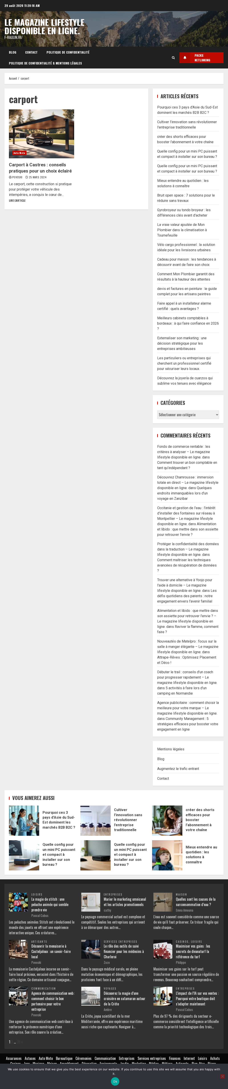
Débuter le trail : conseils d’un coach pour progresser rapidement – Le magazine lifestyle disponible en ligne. (187, 677)
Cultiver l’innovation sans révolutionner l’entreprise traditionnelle (95, 821)
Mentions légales (170, 749)
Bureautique (64, 1058)
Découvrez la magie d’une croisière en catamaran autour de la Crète (124, 999)
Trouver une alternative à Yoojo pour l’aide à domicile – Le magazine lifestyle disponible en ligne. (184, 585)
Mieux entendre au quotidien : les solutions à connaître (167, 855)
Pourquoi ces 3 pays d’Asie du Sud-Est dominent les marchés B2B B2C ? (24, 821)
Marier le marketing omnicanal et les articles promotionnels (125, 901)
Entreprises (113, 894)
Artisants (39, 941)
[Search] (173, 57)
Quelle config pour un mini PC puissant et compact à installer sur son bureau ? (24, 855)
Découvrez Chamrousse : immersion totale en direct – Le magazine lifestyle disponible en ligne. (187, 482)
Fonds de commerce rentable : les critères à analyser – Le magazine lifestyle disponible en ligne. (183, 451)
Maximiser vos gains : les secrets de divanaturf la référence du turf (193, 951)
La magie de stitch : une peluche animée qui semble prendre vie (49, 904)
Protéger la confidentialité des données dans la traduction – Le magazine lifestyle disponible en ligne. (188, 549)
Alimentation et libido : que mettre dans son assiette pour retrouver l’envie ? (187, 529)
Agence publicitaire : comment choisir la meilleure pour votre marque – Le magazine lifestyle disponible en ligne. (188, 708)
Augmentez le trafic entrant (178, 769)
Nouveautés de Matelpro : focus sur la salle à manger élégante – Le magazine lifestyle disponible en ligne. (187, 646)
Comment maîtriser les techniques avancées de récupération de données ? (187, 565)
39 (18, 1042)
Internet (189, 1058)
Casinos (182, 941)
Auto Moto (19, 153)
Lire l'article (17, 200)
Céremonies (83, 1058)
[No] (222, 1076)
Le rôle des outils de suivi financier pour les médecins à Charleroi (124, 951)
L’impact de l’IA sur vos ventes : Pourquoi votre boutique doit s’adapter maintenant (197, 999)
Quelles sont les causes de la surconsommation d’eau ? (196, 901)
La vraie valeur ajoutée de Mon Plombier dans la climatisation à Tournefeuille (182, 230)
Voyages (110, 988)
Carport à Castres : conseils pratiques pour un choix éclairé (41, 133)
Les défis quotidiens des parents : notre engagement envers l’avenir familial (187, 596)
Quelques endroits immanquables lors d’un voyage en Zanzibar (184, 493)
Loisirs (37, 894)
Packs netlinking (202, 57)
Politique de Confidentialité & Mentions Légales (45, 63)
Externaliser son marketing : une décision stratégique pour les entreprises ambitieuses (182, 343)
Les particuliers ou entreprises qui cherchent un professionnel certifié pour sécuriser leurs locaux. (184, 363)
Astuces (30, 1058)
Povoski (17, 177)
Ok (115, 1081)
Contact (31, 52)
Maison (181, 894)
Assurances (14, 1058)
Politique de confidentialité (68, 52)
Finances (175, 1058)
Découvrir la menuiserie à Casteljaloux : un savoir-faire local (51, 951)
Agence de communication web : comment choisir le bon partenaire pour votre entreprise (52, 1001)
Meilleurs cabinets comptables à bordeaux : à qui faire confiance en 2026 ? (188, 323)
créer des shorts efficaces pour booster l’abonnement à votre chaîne (167, 821)
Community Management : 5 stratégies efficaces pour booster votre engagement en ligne (187, 724)
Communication (43, 988)
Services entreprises (121, 941)
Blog (12, 52)
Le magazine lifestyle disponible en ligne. (44, 26)
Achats (215, 1058)
